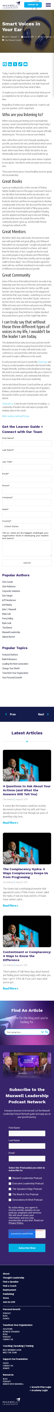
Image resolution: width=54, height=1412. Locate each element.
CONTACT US (8, 1366)
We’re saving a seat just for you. (16, 416)
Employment (9, 1290)
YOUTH (6, 1363)
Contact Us (33, 5)
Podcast (7, 1313)
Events (6, 1319)
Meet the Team (10, 1353)
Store (6, 1298)
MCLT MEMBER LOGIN (12, 1350)
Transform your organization (17, 1325)
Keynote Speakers (11, 1332)
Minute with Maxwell (13, 1384)
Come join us (7, 403)
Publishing (8, 1294)
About (6, 1274)
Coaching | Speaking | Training (18, 1346)
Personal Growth (11, 1309)
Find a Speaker (10, 1282)
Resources (8, 1375)
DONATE (6, 1368)
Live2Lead (42, 361)
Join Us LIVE (9, 1302)
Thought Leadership (13, 1278)
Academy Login (40, 1390)
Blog (5, 1316)
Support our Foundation (15, 1359)
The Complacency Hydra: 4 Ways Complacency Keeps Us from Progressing (25, 873)
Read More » (10, 822)
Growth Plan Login (41, 1387)
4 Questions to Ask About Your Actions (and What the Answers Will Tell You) (27, 790)
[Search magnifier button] (46, 1032)
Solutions (8, 1329)
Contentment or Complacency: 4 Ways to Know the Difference (27, 956)
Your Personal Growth (13, 40)
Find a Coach (9, 1286)
